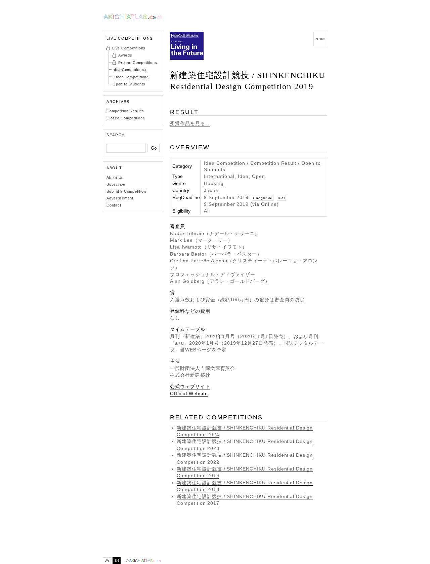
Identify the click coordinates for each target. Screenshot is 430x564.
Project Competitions (137, 63)
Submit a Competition (126, 191)
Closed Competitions (125, 118)
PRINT (320, 39)
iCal (281, 198)
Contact (113, 205)
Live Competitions (128, 48)
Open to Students (129, 84)
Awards (125, 55)
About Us (115, 178)
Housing (214, 183)
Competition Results (125, 111)
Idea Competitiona (129, 70)
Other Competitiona (131, 77)
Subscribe (115, 184)
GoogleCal (262, 198)
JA (107, 560)
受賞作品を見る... (190, 123)
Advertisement (119, 198)
